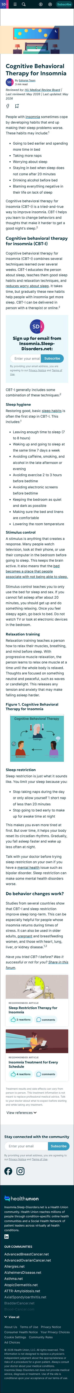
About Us (10, 1327)
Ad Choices (12, 1342)
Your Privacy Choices (55, 1332)
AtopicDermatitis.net (21, 1285)
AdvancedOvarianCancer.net (27, 1260)
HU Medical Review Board (42, 90)
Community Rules (41, 1337)
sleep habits (52, 411)
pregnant (25, 936)
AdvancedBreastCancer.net (26, 1254)
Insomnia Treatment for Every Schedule (33, 1064)
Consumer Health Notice (21, 1332)
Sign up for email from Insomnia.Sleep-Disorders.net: (37, 343)
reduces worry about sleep (27, 286)
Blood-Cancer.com (19, 1309)
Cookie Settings (15, 1337)
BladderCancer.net (19, 1303)
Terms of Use (39, 1159)
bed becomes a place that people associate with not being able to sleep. (37, 571)
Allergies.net (14, 1266)
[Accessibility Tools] (40, 4)
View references (20, 1113)
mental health (28, 868)
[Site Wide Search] (23, 4)
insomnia (33, 117)
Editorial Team (27, 80)
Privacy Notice (37, 370)
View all (13, 1317)
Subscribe (64, 4)
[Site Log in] (50, 4)
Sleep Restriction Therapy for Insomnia (33, 1010)
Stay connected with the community (36, 1137)
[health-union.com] (21, 1199)
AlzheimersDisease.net (22, 1273)
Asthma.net (13, 1279)
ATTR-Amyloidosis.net (22, 1291)
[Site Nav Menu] (15, 4)
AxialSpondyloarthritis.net (25, 1297)
